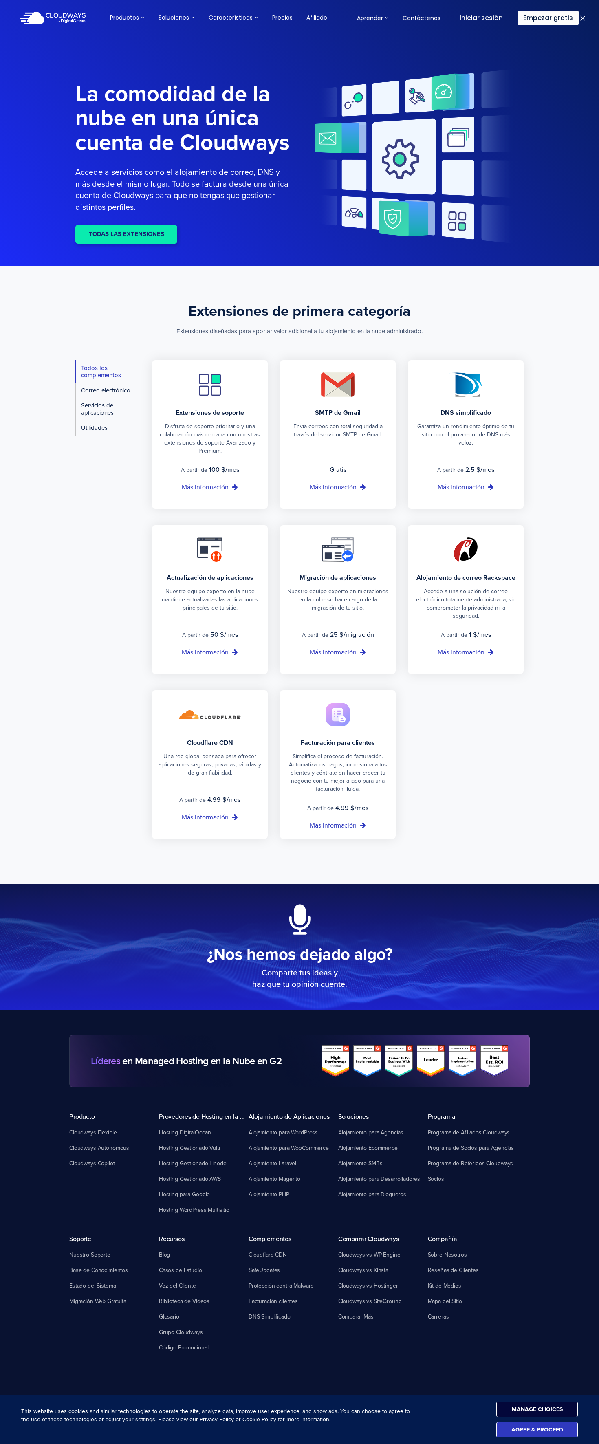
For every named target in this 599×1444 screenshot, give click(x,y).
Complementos (270, 1238)
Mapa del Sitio (445, 1301)
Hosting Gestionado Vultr (190, 1148)
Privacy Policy (217, 1419)
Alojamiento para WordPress (283, 1132)
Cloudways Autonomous (99, 1148)
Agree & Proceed (537, 1429)
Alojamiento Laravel (272, 1163)
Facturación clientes (273, 1301)
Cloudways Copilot (92, 1163)
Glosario (169, 1316)
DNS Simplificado (270, 1316)
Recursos (172, 1238)
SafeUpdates (264, 1270)
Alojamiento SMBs (360, 1163)
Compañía (442, 1238)
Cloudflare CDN (268, 1254)
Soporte (80, 1238)
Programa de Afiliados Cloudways (469, 1132)
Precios (282, 17)
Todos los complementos (101, 371)
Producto (82, 1116)
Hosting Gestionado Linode (193, 1163)
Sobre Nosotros (447, 1254)
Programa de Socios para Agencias (471, 1148)
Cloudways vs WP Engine (369, 1254)
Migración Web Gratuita (97, 1301)
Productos (125, 17)
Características (231, 17)
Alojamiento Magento (274, 1179)
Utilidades (94, 427)
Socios (436, 1179)
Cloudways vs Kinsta (363, 1270)
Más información (206, 486)
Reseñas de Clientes (453, 1270)
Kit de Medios (444, 1285)
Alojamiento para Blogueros (372, 1194)
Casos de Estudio (180, 1270)
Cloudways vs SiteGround (370, 1301)
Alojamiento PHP (269, 1194)
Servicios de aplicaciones (97, 409)
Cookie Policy (259, 1419)
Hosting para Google (184, 1194)
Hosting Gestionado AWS (190, 1179)
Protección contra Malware (281, 1285)
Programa (442, 1116)
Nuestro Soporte (89, 1254)
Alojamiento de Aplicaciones (289, 1116)
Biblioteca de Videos (184, 1301)
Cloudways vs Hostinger (368, 1285)
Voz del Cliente (177, 1285)
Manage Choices (537, 1409)
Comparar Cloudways (368, 1238)
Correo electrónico (105, 390)
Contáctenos (421, 18)
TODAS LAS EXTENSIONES (126, 233)
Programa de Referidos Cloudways (470, 1163)
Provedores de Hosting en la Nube (204, 1116)
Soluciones (175, 17)
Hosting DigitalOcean (185, 1132)
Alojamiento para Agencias (371, 1132)
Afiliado (316, 17)
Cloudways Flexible (93, 1132)
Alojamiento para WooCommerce (289, 1148)
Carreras (438, 1316)
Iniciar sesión (481, 17)
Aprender (371, 18)
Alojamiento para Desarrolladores (379, 1179)
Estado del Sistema (92, 1285)
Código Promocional (183, 1347)
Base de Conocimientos (98, 1270)
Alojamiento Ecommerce (368, 1148)
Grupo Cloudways (181, 1332)
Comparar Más (356, 1316)
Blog (164, 1254)
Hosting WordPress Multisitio (194, 1210)
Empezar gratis (548, 17)
